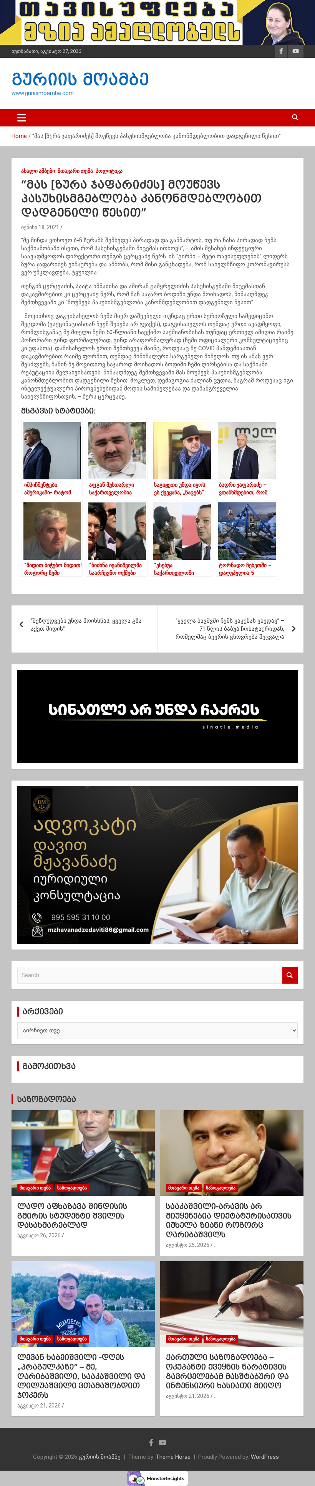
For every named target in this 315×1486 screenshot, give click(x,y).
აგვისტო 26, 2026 (39, 1235)
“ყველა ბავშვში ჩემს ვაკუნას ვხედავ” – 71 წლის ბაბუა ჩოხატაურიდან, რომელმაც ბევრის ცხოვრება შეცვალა (230, 628)
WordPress (265, 1456)
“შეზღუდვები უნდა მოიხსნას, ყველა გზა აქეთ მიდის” (86, 624)
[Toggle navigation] (22, 117)
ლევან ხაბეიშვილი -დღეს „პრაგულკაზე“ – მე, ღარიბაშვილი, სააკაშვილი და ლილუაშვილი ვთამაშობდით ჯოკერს (81, 1376)
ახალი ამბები (38, 171)
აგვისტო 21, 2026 (39, 1405)
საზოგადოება (46, 1099)
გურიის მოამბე (80, 79)
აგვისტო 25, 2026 (187, 1245)
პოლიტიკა (109, 171)
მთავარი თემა (75, 171)
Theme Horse (173, 1456)
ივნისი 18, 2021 (40, 227)
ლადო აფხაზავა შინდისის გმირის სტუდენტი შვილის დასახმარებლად (72, 1215)
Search (290, 975)
